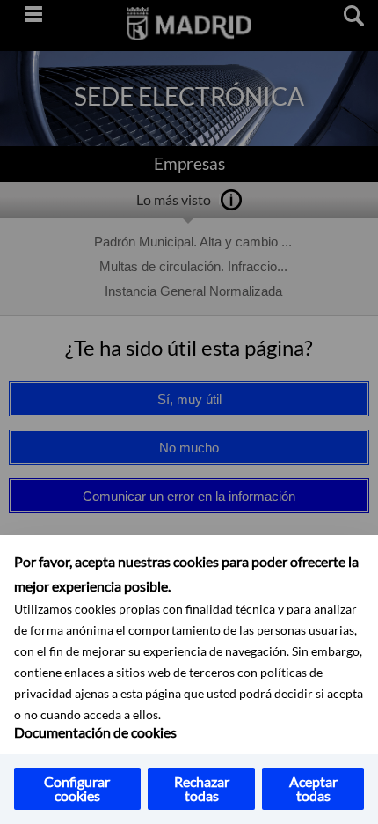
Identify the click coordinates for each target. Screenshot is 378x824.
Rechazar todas (201, 788)
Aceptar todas (313, 788)
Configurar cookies (77, 788)
